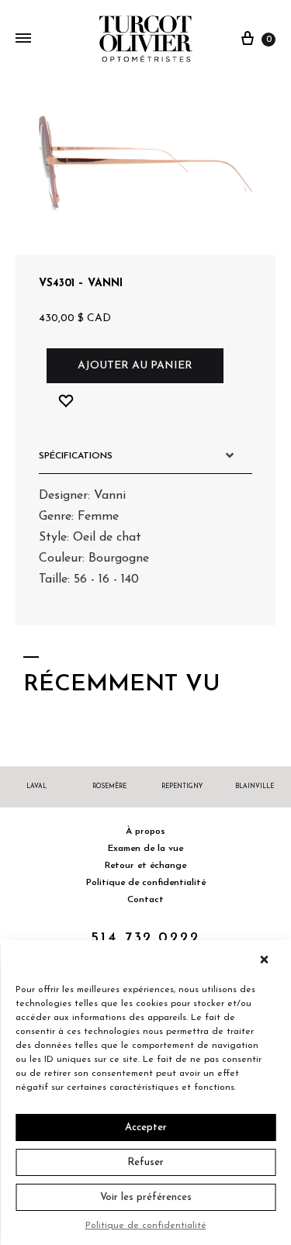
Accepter (146, 1127)
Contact (145, 899)
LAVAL (36, 786)
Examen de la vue (145, 848)
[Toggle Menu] (23, 39)
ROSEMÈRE (109, 786)
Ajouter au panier (135, 366)
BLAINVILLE (254, 786)
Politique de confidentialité (145, 1225)
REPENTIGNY (182, 786)
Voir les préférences (146, 1197)
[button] (267, 959)
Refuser (145, 1162)
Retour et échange (145, 865)
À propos (145, 831)
